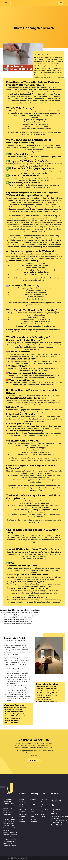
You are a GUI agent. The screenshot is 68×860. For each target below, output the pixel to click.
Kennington (44, 799)
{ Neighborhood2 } (9, 617)
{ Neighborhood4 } (9, 621)
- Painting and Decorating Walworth (15, 707)
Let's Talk (33, 760)
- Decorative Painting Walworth (46, 689)
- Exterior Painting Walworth (13, 712)
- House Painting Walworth (13, 718)
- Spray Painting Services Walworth (47, 691)
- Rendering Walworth (43, 697)
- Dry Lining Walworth (11, 722)
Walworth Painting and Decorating (38, 858)
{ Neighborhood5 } (9, 623)
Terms (58, 858)
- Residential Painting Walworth (14, 714)
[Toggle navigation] (60, 3)
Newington (44, 807)
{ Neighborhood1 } (9, 615)
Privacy (52, 858)
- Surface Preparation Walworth (46, 701)
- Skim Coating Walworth (44, 699)
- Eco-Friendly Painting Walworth (47, 693)
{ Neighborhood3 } (9, 619)
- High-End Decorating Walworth (46, 695)
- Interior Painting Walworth (13, 709)
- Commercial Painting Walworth (14, 716)
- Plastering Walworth (11, 720)
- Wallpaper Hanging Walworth (46, 686)
